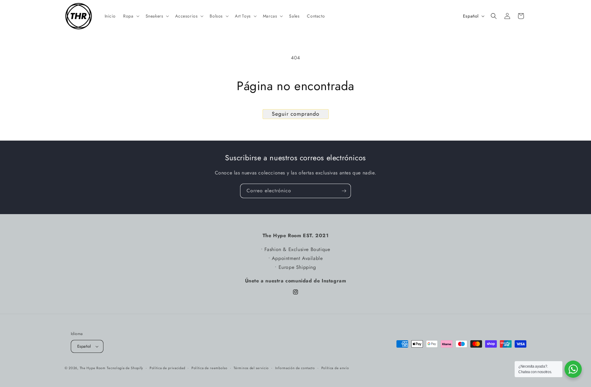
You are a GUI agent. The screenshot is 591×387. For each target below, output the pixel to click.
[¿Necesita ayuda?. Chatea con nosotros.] (573, 369)
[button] (130, 16)
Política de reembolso (209, 367)
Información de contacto (295, 367)
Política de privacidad (167, 367)
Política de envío (335, 367)
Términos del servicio (251, 367)
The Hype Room (93, 367)
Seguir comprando (296, 114)
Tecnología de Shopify (125, 367)
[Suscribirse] (344, 191)
